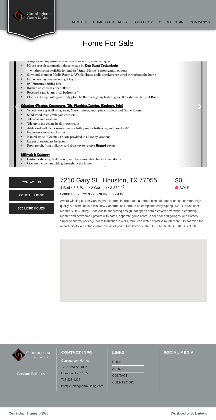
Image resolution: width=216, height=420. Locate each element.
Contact (119, 375)
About (78, 22)
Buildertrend (199, 413)
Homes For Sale (109, 22)
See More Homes (31, 208)
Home (117, 362)
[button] (108, 114)
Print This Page (31, 195)
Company (198, 22)
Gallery (142, 22)
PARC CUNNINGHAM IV (102, 194)
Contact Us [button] (31, 182)
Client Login (171, 22)
